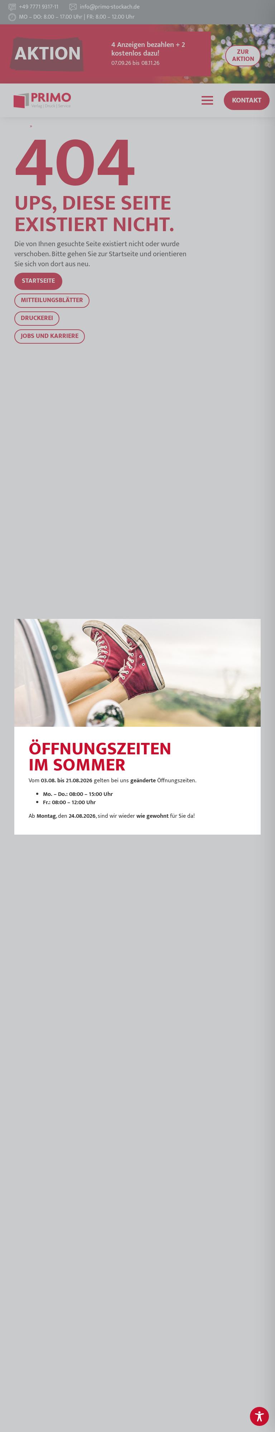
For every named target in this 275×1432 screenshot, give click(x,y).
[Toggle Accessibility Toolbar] (259, 1416)
